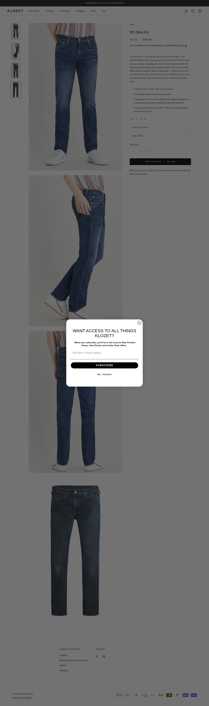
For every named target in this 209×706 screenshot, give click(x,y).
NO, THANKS (104, 374)
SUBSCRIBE (104, 365)
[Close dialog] (139, 323)
